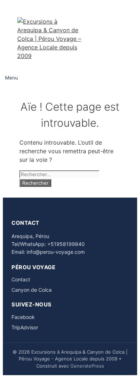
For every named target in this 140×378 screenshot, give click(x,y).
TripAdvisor (24, 327)
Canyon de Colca (31, 290)
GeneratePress (87, 366)
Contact (20, 279)
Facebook (23, 317)
